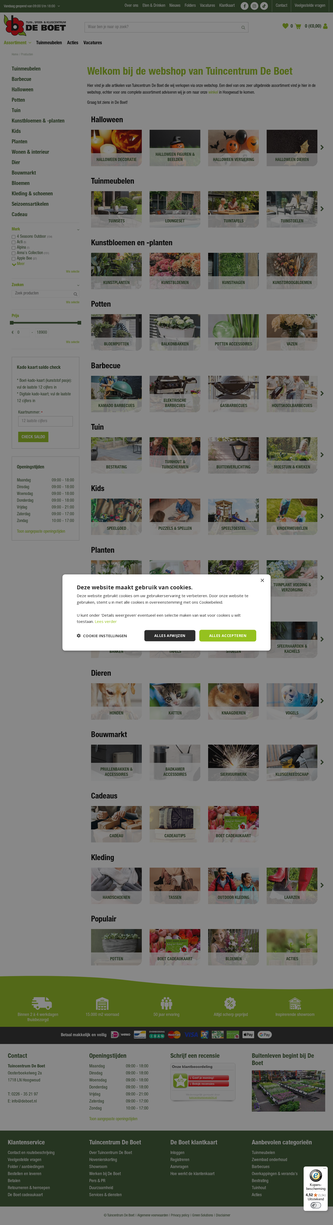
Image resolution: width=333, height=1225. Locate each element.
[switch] (316, 1205)
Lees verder (106, 621)
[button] (102, 636)
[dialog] (166, 613)
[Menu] (325, 1169)
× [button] (262, 581)
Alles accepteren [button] (227, 635)
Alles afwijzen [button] (169, 635)
